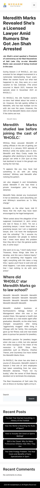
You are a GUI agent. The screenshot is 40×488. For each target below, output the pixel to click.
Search (6, 395)
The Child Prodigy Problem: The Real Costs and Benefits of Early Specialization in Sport (20, 454)
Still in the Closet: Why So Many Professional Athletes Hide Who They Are (20, 443)
